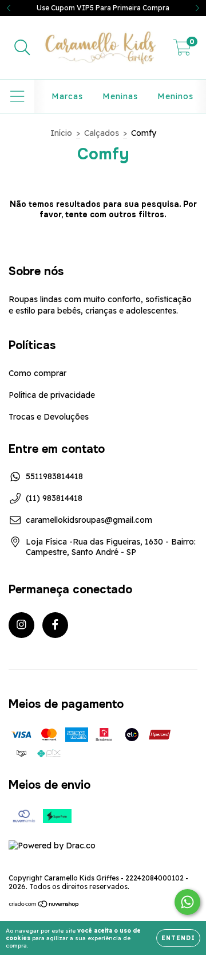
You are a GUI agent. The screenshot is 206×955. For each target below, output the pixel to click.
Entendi (178, 938)
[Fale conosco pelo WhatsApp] (187, 902)
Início (61, 133)
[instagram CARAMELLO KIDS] (21, 625)
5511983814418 (54, 476)
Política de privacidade (52, 395)
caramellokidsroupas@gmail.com (89, 520)
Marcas (67, 96)
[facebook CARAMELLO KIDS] (55, 625)
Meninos (175, 96)
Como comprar (37, 373)
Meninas (120, 96)
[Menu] (17, 96)
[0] (182, 50)
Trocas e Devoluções (49, 417)
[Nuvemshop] (44, 905)
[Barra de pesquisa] (22, 48)
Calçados (101, 133)
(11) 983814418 (54, 498)
